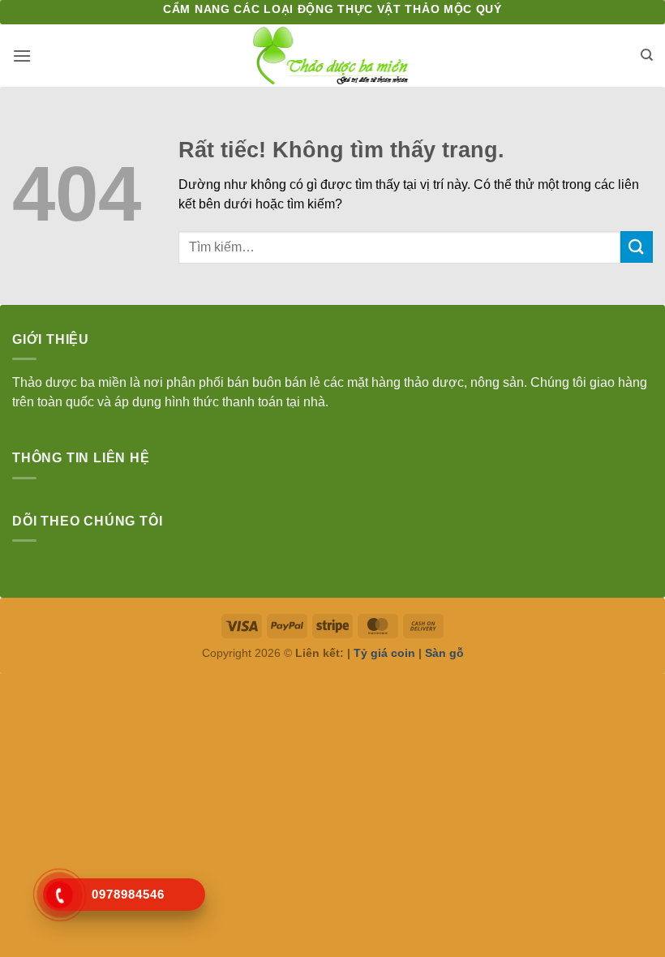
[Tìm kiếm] (647, 55)
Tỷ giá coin (384, 652)
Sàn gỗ (444, 652)
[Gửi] (636, 247)
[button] (22, 55)
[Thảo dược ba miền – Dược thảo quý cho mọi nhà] (333, 55)
